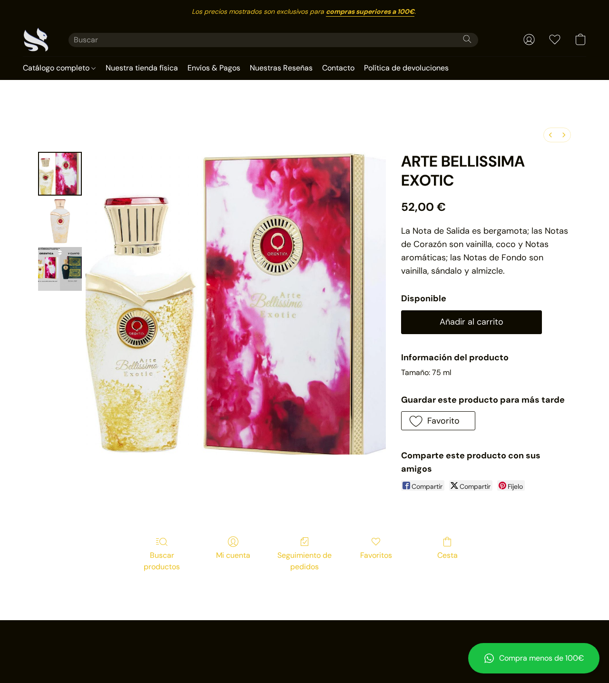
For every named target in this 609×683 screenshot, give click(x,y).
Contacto (338, 68)
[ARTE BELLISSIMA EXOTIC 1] (60, 221)
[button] (533, 658)
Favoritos (376, 555)
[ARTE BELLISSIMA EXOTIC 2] (60, 269)
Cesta (447, 555)
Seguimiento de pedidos (304, 561)
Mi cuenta (233, 555)
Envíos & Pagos (213, 68)
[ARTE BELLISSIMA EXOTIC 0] (60, 174)
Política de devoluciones (406, 68)
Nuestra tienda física (142, 68)
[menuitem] (550, 135)
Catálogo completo (57, 68)
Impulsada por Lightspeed (305, 657)
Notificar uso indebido (305, 641)
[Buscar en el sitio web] (467, 39)
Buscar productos (162, 561)
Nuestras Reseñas (281, 68)
